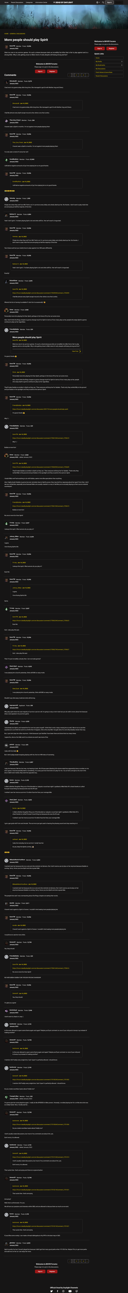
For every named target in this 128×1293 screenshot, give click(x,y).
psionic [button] (12, 744)
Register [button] (52, 71)
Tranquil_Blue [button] (14, 1096)
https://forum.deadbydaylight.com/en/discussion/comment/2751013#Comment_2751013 (40, 1157)
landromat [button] (13, 1024)
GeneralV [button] (13, 942)
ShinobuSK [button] (13, 81)
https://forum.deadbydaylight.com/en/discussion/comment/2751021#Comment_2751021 (40, 1190)
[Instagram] (63, 1291)
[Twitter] (51, 1291)
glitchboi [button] (12, 1243)
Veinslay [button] (12, 198)
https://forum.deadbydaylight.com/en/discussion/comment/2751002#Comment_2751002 (40, 1079)
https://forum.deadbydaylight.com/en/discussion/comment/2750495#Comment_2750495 (40, 293)
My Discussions (100, 69)
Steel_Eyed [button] (13, 666)
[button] (6, 47)
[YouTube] (70, 1291)
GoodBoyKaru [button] (14, 159)
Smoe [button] (11, 309)
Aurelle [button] (12, 903)
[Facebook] (57, 1291)
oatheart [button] (15, 839)
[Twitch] (77, 1291)
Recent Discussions (102, 76)
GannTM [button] (12, 46)
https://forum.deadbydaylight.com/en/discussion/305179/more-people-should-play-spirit (40, 409)
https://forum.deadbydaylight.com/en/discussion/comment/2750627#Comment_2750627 (40, 649)
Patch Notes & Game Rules (104, 72)
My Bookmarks (109, 65)
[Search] (103, 2)
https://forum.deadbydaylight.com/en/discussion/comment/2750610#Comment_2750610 (40, 438)
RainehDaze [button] (13, 280)
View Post (75, 351)
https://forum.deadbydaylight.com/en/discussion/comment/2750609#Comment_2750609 (40, 467)
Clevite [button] (12, 721)
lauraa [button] (12, 780)
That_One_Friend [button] (15, 120)
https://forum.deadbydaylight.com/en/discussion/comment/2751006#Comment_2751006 (40, 1124)
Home (97, 58)
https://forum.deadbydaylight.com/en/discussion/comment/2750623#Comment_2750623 (40, 620)
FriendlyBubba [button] (14, 329)
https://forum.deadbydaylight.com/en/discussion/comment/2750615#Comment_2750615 (40, 506)
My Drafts (109, 61)
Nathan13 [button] (13, 214)
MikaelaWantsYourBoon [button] (17, 859)
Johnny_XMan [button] (14, 536)
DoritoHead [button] (13, 1010)
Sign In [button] (40, 71)
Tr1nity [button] (12, 523)
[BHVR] (63, 2)
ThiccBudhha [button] (14, 762)
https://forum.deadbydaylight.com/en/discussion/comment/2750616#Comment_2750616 (40, 968)
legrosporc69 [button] (14, 705)
